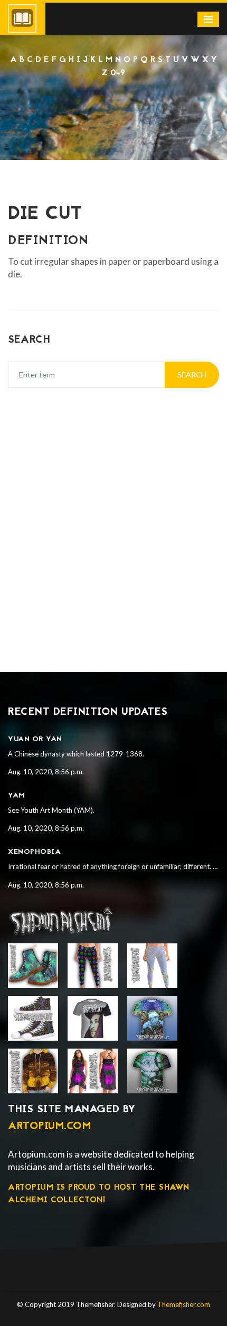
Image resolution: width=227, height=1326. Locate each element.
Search (191, 374)
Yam (16, 795)
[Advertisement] (113, 108)
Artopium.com (49, 1126)
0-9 (118, 73)
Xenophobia (34, 852)
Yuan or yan (35, 739)
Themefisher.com (183, 1304)
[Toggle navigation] (208, 19)
